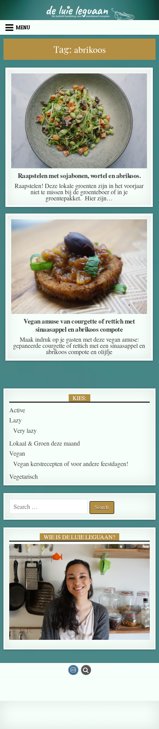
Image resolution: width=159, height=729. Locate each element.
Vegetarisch (23, 476)
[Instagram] (73, 670)
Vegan (132, 92)
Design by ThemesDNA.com (80, 720)
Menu (23, 27)
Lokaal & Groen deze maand (77, 92)
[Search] (86, 670)
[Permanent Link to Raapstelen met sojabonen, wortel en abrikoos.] (79, 120)
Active (23, 238)
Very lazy (25, 430)
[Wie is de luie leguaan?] (79, 592)
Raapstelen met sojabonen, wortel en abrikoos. (79, 175)
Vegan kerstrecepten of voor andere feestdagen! (79, 249)
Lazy (24, 92)
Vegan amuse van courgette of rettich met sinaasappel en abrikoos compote (79, 325)
